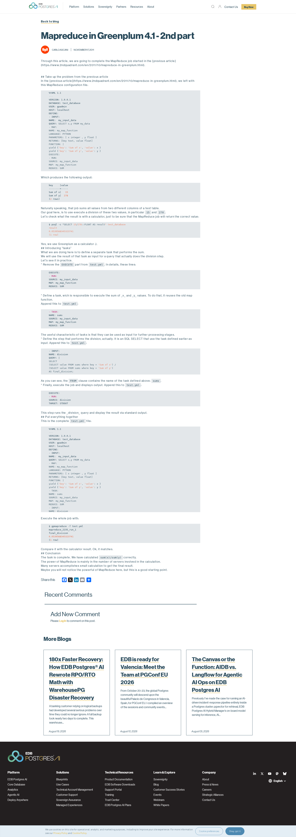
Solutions (88, 6)
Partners (121, 6)
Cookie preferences (209, 831)
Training (109, 794)
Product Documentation (118, 779)
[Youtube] (269, 774)
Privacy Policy (60, 833)
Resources (136, 6)
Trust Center (112, 799)
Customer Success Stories (169, 789)
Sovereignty (105, 6)
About (150, 6)
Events (157, 794)
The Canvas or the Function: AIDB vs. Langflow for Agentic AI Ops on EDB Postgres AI (217, 674)
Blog (156, 784)
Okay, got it (235, 831)
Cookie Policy (79, 833)
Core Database (16, 784)
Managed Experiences (69, 805)
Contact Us (231, 7)
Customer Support (67, 794)
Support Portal (113, 789)
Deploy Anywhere (18, 799)
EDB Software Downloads (120, 784)
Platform (74, 6)
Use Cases (62, 784)
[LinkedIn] (254, 774)
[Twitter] (262, 774)
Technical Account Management (74, 789)
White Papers (161, 805)
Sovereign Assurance (68, 799)
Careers (207, 789)
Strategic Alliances (213, 794)
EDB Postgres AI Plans (118, 805)
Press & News (210, 784)
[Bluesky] (284, 774)
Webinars (158, 799)
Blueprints (62, 779)
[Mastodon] (277, 774)
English (278, 781)
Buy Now (249, 6)
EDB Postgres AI (17, 779)
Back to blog (50, 21)
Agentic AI (13, 794)
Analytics (13, 789)
